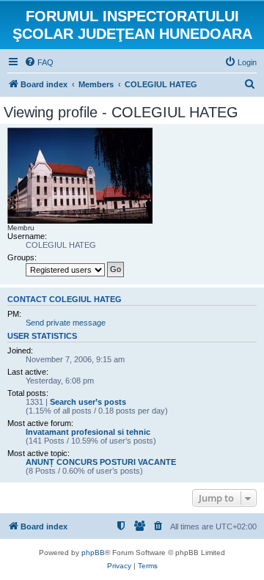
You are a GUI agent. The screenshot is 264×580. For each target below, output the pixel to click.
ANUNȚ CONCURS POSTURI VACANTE (101, 462)
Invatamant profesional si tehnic (88, 431)
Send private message (66, 322)
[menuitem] (39, 62)
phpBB (93, 552)
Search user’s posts (88, 401)
